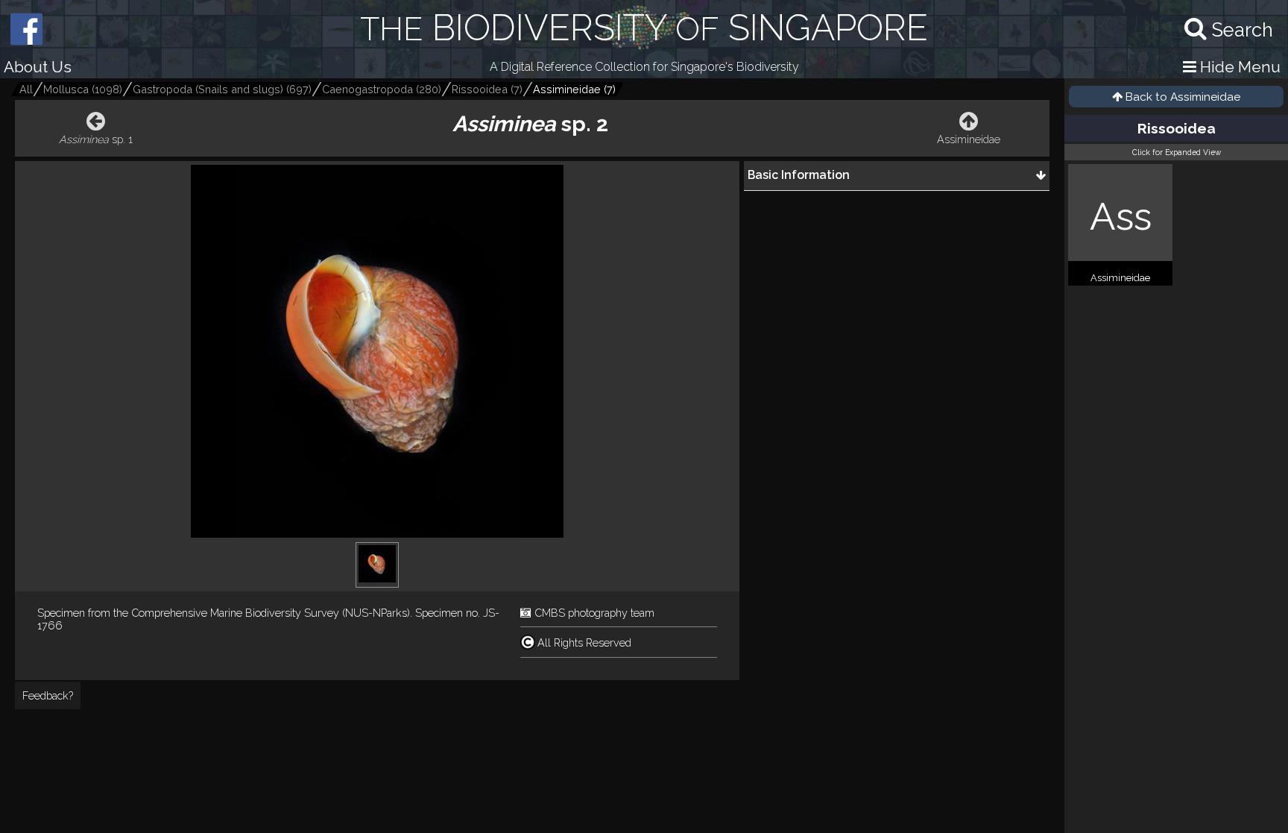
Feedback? (47, 695)
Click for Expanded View (1176, 152)
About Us (38, 66)
